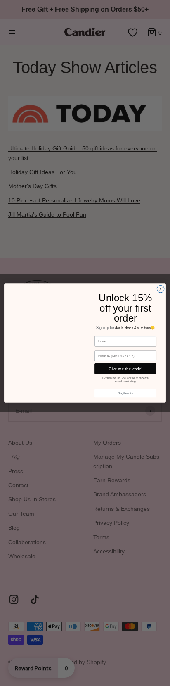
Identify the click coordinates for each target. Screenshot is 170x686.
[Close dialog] (160, 289)
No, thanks (125, 393)
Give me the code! (125, 369)
